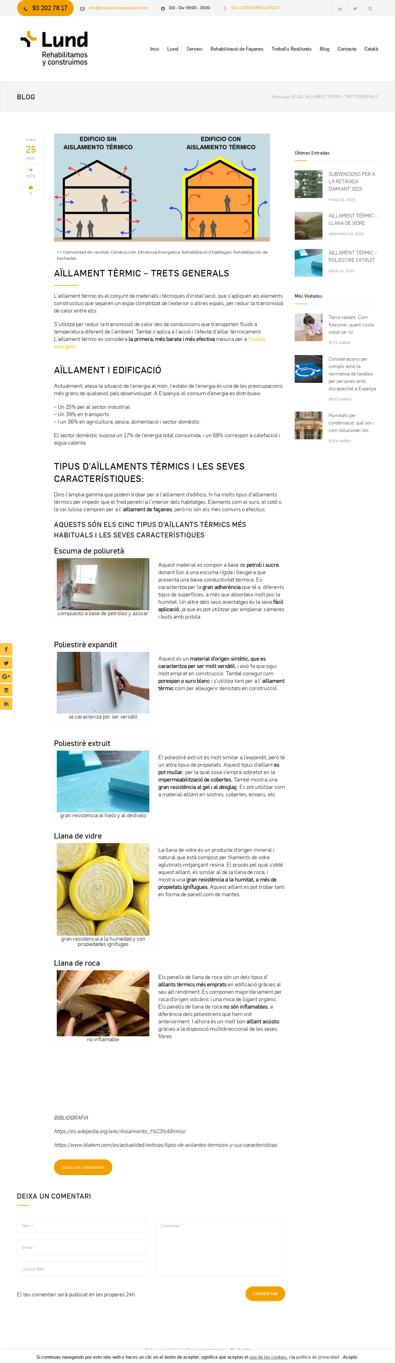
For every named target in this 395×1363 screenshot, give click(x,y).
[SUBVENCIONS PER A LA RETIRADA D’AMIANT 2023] (308, 184)
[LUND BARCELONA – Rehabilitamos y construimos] (74, 48)
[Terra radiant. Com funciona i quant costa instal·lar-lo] (308, 327)
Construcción (123, 252)
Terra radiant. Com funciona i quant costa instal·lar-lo (351, 324)
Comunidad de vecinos (86, 252)
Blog (325, 48)
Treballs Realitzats (292, 48)
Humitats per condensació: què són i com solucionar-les (351, 422)
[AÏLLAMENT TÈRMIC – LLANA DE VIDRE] (308, 226)
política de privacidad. (318, 1357)
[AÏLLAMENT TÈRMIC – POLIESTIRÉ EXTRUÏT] (308, 263)
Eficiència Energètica (159, 252)
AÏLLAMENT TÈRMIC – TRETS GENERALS (142, 273)
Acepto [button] (350, 1357)
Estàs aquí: (281, 96)
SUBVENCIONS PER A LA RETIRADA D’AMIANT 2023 (352, 181)
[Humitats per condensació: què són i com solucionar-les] (308, 425)
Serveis (194, 48)
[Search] (370, 8)
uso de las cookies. (269, 1357)
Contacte (347, 48)
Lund (172, 48)
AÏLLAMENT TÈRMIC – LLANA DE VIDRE (353, 219)
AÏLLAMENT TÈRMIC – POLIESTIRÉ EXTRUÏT (353, 256)
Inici (154, 48)
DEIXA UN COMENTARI (83, 1167)
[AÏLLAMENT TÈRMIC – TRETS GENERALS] (169, 188)
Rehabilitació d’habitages (206, 252)
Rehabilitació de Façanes (237, 48)
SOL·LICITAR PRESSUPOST (255, 7)
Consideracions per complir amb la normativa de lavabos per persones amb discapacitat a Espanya (352, 374)
